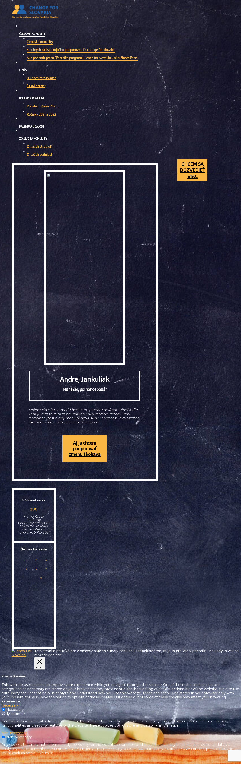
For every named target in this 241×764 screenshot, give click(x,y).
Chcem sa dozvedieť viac (192, 170)
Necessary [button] (10, 705)
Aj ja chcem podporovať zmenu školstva (85, 448)
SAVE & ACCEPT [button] (15, 760)
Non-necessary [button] (14, 733)
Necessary (15, 710)
